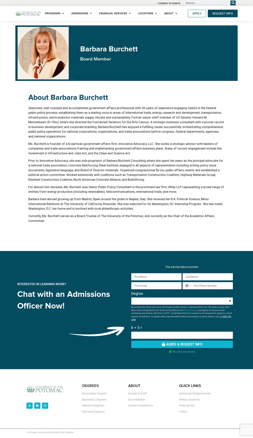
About (169, 13)
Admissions (79, 13)
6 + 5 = (136, 327)
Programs (52, 13)
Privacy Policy (190, 310)
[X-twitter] (29, 406)
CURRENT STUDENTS (169, 3)
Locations (145, 13)
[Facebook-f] (37, 406)
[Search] (233, 3)
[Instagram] (45, 406)
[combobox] (187, 285)
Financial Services (113, 13)
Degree (137, 293)
